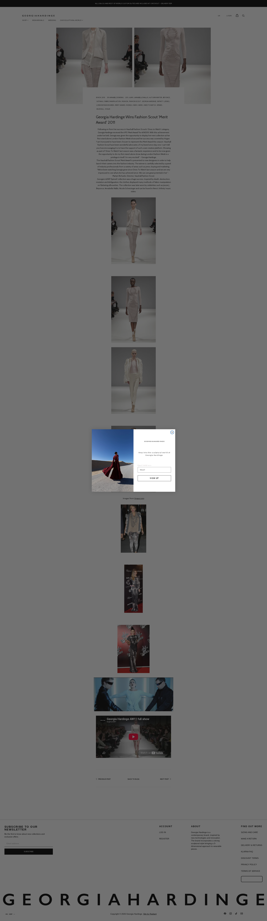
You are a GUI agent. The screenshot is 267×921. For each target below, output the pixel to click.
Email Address (145, 465)
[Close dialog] (172, 432)
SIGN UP (154, 478)
